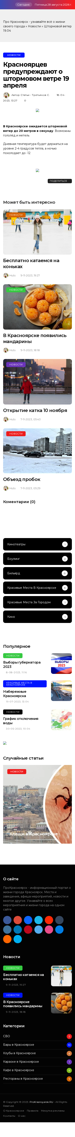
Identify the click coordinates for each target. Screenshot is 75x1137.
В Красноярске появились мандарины (22, 1004)
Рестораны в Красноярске (23, 1078)
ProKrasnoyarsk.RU (41, 1101)
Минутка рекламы (53, 1110)
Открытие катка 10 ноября (35, 410)
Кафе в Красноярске (18, 1070)
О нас (21, 1115)
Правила (32, 1110)
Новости (34, 26)
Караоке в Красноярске (21, 1062)
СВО (6, 1036)
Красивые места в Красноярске (19, 683)
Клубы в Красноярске (19, 1053)
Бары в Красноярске (18, 1045)
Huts (12, 275)
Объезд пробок (21, 479)
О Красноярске (13, 1110)
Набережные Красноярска (14, 694)
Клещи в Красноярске (33, 833)
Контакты (9, 1115)
